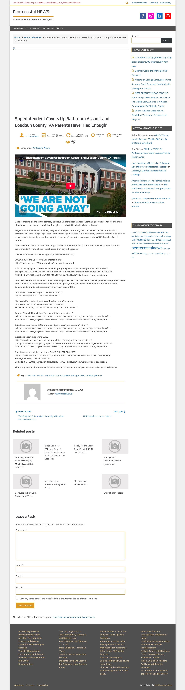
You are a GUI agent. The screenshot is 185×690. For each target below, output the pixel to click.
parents (98, 375)
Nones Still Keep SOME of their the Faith (151, 198)
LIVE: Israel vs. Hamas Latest (97, 416)
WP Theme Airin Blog (163, 685)
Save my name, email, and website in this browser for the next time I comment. (58, 598)
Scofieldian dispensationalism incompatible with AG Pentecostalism (155, 644)
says (168, 249)
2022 (139, 233)
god (164, 240)
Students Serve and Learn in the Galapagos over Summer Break (73, 664)
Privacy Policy (42, 685)
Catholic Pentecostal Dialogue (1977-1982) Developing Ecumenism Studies (155, 654)
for (148, 239)
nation (141, 243)
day (157, 236)
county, (59, 375)
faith (133, 240)
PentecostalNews (139, 3)
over (161, 243)
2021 (135, 233)
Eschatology (165, 3)
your (133, 257)
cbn (141, 236)
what (153, 254)
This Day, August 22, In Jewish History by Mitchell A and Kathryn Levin (72, 634)
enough (75, 375)
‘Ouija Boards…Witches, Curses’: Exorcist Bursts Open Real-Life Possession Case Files (55, 452)
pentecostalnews (147, 248)
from (153, 240)
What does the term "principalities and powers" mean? (154, 634)
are (167, 233)
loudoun (89, 375)
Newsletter (19, 685)
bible (133, 236)
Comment (21, 530)
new (145, 243)
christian (146, 236)
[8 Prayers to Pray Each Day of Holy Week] (26, 481)
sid (133, 254)
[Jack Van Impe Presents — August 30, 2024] (56, 476)
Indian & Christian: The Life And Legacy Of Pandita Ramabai (154, 664)
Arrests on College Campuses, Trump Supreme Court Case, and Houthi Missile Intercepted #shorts (151, 84)
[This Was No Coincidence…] (85, 476)
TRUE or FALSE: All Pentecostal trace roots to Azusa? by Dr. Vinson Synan (151, 153)
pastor (166, 243)
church (152, 236)
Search (135, 36)
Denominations (25, 664)
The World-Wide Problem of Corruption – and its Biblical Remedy (151, 188)
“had (29, 375)
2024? (149, 232)
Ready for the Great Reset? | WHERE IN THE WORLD (83, 449)
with (160, 253)
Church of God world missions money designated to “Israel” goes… (114, 670)
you (169, 254)
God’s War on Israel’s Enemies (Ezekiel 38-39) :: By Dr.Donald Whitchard (150, 139)
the (136, 253)
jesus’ (133, 243)
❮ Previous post (23, 411)
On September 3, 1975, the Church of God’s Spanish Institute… (113, 634)
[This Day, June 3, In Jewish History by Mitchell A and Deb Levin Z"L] (26, 446)
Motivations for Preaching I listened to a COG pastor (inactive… (113, 651)
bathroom (50, 375)
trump (145, 254)
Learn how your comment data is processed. (73, 617)
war (149, 254)
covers (67, 375)
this (141, 254)
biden (137, 236)
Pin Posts (30, 685)
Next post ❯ (119, 411)
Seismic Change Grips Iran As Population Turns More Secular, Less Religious (149, 115)
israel (168, 240)
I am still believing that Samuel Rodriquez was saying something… (114, 660)
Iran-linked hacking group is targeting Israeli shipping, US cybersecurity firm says (46, 3)
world (165, 254)
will (156, 254)
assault (40, 375)
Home (17, 37)
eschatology (165, 236)
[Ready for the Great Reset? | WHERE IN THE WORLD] (85, 440)
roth (164, 249)
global (158, 239)
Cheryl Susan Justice (113, 493)
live (137, 243)
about (154, 232)
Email (19, 576)
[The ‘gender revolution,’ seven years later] (115, 446)
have (82, 375)
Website (20, 587)
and (34, 375)
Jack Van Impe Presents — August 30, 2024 (55, 484)
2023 (144, 232)
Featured (154, 3)
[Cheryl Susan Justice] (115, 481)
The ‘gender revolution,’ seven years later (112, 460)
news (149, 243)
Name (19, 565)
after (158, 233)
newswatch (156, 243)
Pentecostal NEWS (31, 11)
